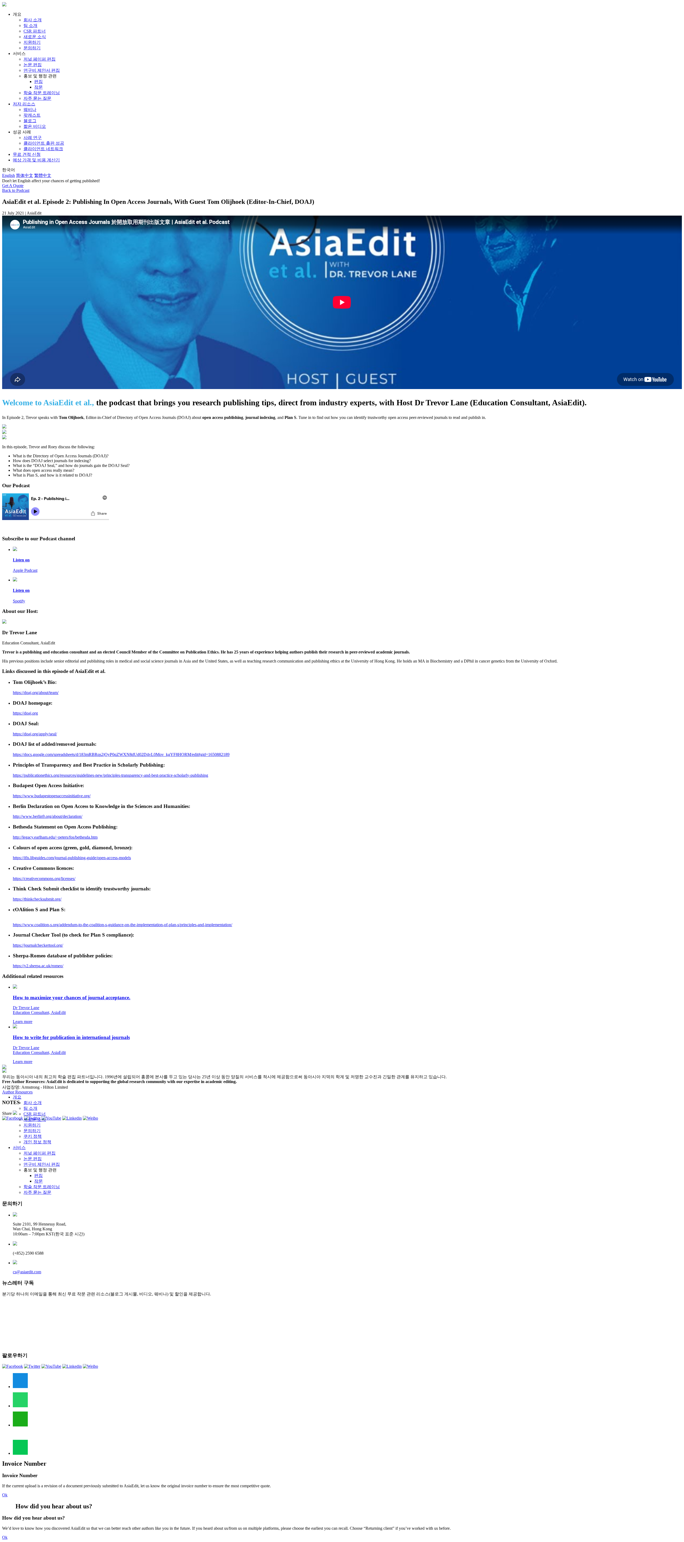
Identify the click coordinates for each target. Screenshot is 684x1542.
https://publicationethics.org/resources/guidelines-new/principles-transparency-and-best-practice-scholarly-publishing (110, 775)
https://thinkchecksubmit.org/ (37, 899)
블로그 (30, 120)
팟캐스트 (32, 115)
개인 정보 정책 (37, 1142)
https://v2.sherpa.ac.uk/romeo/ (38, 966)
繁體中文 (42, 175)
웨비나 (30, 109)
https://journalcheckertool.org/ (38, 945)
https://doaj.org (25, 713)
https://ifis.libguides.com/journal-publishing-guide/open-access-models (72, 857)
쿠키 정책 (33, 1136)
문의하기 (32, 48)
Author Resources (17, 1092)
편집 (38, 81)
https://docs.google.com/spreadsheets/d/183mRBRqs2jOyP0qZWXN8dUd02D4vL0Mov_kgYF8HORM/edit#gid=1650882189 (121, 754)
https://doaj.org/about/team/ (36, 692)
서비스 (19, 1147)
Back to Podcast (15, 190)
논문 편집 (33, 64)
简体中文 (24, 175)
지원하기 (32, 42)
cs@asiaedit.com (27, 1272)
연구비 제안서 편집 (42, 70)
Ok (4, 1495)
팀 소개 (30, 25)
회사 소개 (33, 20)
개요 (17, 1097)
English (8, 175)
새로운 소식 (35, 36)
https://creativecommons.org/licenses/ (44, 878)
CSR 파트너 (35, 31)
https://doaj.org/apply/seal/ (35, 734)
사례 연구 (33, 137)
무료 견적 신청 (27, 154)
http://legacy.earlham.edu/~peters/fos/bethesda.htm (55, 837)
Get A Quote (13, 185)
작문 (38, 87)
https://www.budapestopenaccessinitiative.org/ (52, 796)
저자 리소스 (24, 104)
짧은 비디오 (35, 126)
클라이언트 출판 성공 (44, 143)
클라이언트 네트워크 (43, 148)
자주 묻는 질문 (37, 98)
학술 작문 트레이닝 (42, 92)
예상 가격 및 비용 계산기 (36, 160)
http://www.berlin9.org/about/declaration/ (47, 816)
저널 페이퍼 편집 (40, 59)
